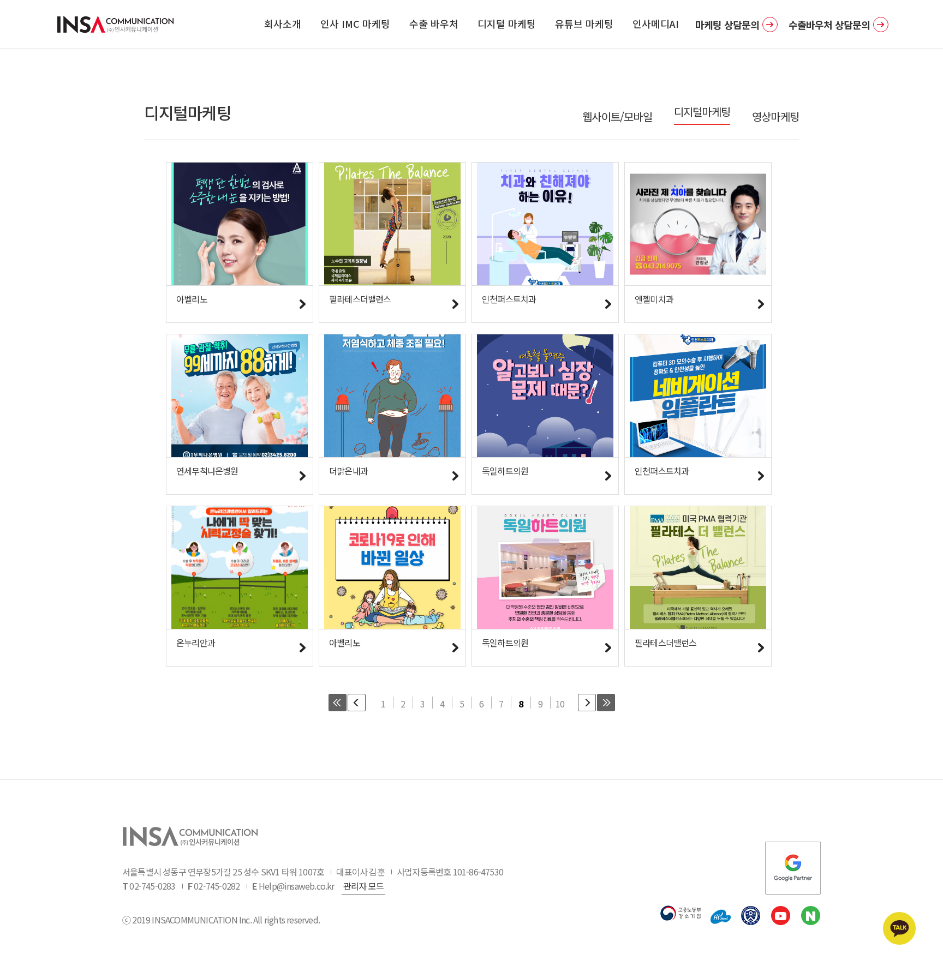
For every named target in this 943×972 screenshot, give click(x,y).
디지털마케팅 (702, 111)
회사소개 (282, 24)
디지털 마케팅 (507, 24)
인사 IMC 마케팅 (355, 24)
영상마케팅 (775, 116)
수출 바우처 (433, 24)
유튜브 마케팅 (584, 24)
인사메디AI (655, 24)
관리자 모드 (363, 885)
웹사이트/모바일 (617, 116)
